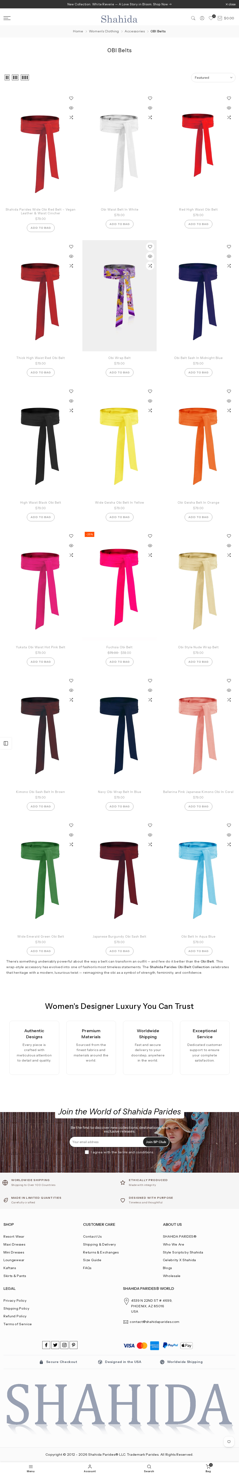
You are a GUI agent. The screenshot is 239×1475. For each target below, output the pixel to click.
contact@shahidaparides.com (154, 1322)
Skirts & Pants (15, 1276)
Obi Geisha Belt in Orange (198, 502)
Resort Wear (14, 1236)
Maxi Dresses (14, 1244)
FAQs (87, 1268)
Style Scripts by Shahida (183, 1252)
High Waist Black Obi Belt (40, 502)
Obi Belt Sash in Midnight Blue (198, 358)
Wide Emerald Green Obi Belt (40, 936)
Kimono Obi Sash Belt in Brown (40, 792)
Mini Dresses (14, 1252)
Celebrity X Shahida (179, 1260)
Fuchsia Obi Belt (119, 647)
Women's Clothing (104, 31)
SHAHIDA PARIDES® (180, 1236)
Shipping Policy (16, 1308)
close (9, 4)
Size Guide (92, 1260)
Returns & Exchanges (101, 1252)
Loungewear (14, 1260)
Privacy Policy (15, 1300)
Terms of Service (18, 1324)
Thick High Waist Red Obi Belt (40, 358)
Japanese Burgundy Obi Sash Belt (119, 936)
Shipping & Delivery (99, 1244)
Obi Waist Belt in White (119, 209)
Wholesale (172, 1276)
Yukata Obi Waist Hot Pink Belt (40, 647)
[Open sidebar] (6, 743)
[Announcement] (119, 4)
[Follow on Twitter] (55, 1345)
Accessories (135, 31)
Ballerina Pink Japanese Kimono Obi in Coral (198, 792)
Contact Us (92, 1236)
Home (78, 31)
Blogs (167, 1268)
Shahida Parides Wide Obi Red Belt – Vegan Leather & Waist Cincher (41, 211)
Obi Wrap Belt (119, 358)
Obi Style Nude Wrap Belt (198, 647)
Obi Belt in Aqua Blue (198, 936)
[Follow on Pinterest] (73, 1345)
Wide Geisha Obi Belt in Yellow (119, 502)
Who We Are (173, 1244)
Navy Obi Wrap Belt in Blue (119, 792)
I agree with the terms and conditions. (122, 1152)
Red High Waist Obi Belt (198, 209)
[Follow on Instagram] (64, 1345)
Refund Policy (15, 1316)
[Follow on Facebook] (46, 1345)
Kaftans (10, 1268)
